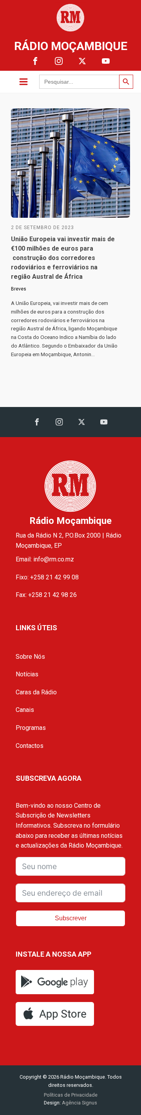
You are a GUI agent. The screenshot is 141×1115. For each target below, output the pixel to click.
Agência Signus (79, 1103)
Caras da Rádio (36, 692)
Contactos (29, 745)
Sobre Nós (30, 656)
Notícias (27, 674)
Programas (31, 727)
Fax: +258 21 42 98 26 (46, 595)
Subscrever (71, 918)
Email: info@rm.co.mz (45, 559)
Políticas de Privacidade (71, 1095)
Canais (25, 709)
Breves (18, 289)
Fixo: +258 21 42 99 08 (47, 577)
